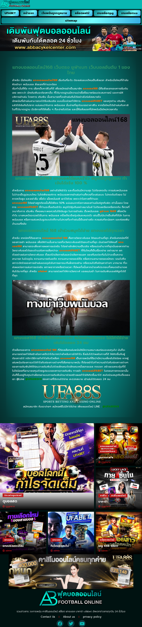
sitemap (71, 21)
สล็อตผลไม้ (82, 13)
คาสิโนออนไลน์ (118, 495)
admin (9, 551)
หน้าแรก (28, 13)
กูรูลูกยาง (10, 506)
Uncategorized (13, 495)
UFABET (10, 13)
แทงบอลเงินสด (107, 451)
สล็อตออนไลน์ (107, 539)
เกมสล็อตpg (105, 13)
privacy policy (92, 617)
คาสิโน (103, 495)
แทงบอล (8, 539)
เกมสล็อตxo (129, 13)
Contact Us (48, 617)
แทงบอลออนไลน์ (108, 446)
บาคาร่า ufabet (84, 611)
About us (69, 617)
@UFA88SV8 (111, 406)
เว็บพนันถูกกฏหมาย (54, 13)
